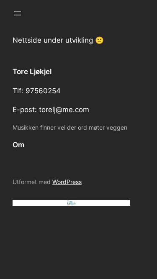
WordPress (67, 181)
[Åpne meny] (18, 13)
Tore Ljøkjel (32, 71)
